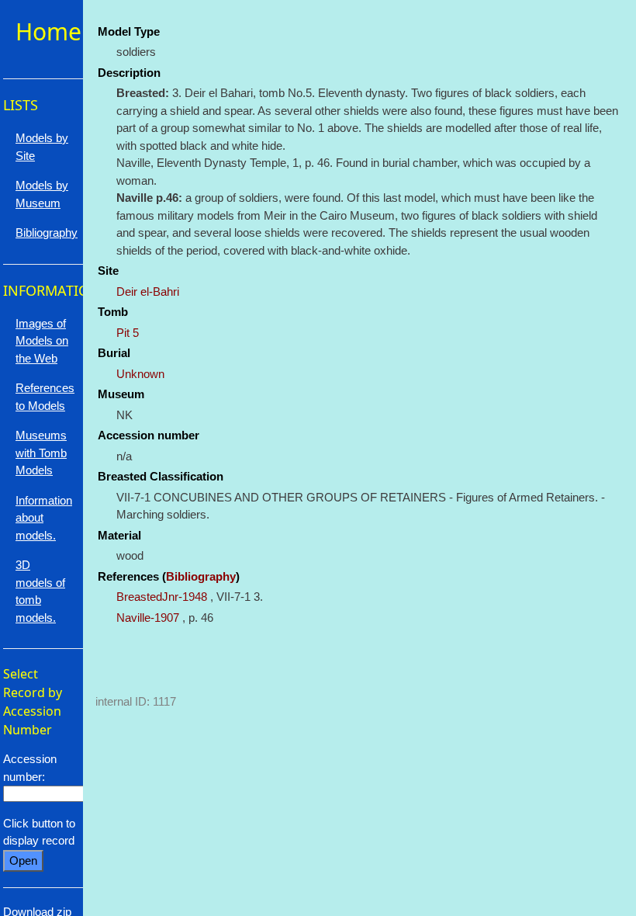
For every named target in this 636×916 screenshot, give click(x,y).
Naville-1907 (147, 617)
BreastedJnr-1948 (161, 596)
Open (23, 860)
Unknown (140, 373)
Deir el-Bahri (147, 291)
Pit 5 (127, 332)
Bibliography (201, 576)
